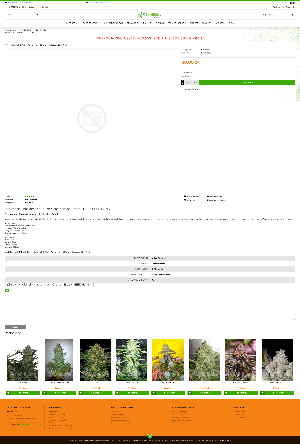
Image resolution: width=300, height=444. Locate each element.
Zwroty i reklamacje (57, 414)
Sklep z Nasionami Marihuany (122, 423)
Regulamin (53, 412)
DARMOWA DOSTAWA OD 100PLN (19, 3)
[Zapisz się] (40, 424)
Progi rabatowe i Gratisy (181, 420)
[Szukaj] (37, 14)
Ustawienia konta (241, 414)
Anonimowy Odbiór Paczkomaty (62, 428)
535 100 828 (14, 416)
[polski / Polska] (286, 2)
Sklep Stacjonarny (179, 412)
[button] (194, 196)
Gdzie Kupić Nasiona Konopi (122, 420)
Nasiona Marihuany (118, 417)
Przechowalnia (239, 412)
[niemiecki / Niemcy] (283, 2)
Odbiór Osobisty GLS (57, 417)
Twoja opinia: (7, 296)
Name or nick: (7, 290)
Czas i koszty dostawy (180, 417)
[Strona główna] (150, 14)
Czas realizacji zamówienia (182, 423)
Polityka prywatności (57, 423)
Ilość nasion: (186, 72)
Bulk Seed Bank (31, 200)
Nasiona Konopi (117, 414)
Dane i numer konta (180, 414)
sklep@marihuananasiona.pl (21, 419)
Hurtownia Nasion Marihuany (60, 426)
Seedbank (115, 412)
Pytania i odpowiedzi (57, 420)
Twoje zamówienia (241, 417)
